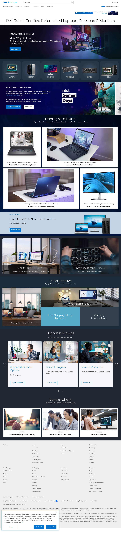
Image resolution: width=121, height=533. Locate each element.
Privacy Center (93, 485)
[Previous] (4, 364)
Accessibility (93, 501)
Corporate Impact (36, 488)
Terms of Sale (23, 501)
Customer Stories (36, 491)
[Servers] (89, 70)
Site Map (5, 445)
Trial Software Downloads (95, 491)
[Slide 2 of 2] (62, 391)
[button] (115, 2)
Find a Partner (64, 471)
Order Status (35, 450)
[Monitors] (50, 70)
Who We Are (35, 471)
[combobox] (48, 2)
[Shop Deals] (109, 70)
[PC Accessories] (70, 70)
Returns (62, 453)
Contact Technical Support (67, 450)
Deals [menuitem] (42, 6)
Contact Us (86, 382)
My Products (35, 456)
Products (5, 473)
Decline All (39, 527)
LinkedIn (91, 456)
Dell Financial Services (38, 497)
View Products (15, 229)
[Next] (116, 364)
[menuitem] (18, 7)
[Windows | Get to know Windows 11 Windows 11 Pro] (84, 12)
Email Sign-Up (92, 479)
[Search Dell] (72, 2)
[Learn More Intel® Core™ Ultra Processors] (112, 12)
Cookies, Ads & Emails (67, 501)
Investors (34, 479)
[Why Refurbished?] (80, 297)
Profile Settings (36, 453)
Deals (4, 482)
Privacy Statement (36, 501)
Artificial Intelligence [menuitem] (8, 6)
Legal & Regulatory (81, 501)
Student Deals (52, 382)
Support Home (64, 448)
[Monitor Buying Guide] (31, 256)
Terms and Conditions (12, 95)
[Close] (56, 512)
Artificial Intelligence (8, 471)
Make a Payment (36, 459)
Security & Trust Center (95, 488)
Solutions (5, 476)
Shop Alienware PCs (14, 106)
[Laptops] (11, 70)
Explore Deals (15, 49)
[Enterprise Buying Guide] (90, 256)
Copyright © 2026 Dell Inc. (10, 501)
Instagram (91, 459)
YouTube (91, 462)
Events (91, 476)
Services (5, 479)
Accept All (51, 527)
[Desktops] (31, 70)
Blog (90, 471)
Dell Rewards (92, 473)
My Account (35, 448)
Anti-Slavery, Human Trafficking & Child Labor (14, 504)
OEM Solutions (64, 476)
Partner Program (64, 479)
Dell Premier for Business (112, 6)
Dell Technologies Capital (38, 476)
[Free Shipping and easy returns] (60, 316)
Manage (11, 527)
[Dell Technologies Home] (10, 2)
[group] (25, 364)
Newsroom (35, 482)
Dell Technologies (7, 497)
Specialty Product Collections (96, 482)
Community (92, 448)
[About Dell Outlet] (21, 307)
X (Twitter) (92, 453)
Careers (34, 473)
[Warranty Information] (99, 316)
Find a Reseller (64, 473)
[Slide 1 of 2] (58, 391)
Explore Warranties (17, 382)
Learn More (104, 13)
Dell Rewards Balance (37, 462)
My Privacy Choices (50, 501)
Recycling (34, 485)
